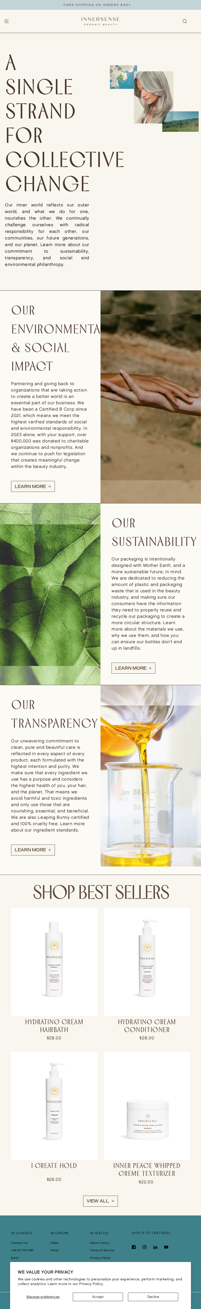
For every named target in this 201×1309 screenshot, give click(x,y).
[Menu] (7, 21)
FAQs (54, 1243)
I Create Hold (54, 1166)
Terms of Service (102, 1250)
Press (54, 1250)
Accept (98, 1296)
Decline (153, 1296)
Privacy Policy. (91, 1283)
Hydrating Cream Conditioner (147, 1026)
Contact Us (19, 1243)
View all (98, 1201)
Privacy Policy (100, 1258)
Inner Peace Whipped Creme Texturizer (146, 1170)
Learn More (30, 486)
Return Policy (100, 1243)
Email (15, 1258)
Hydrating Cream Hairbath (54, 1026)
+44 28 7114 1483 (22, 1250)
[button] (185, 21)
